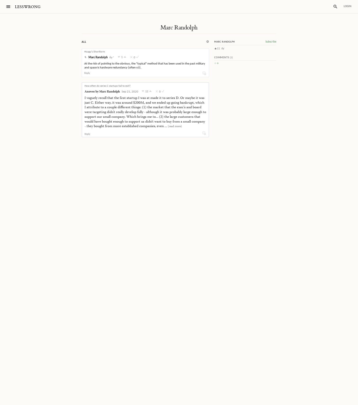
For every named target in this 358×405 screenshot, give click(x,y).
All (84, 42)
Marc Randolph (178, 27)
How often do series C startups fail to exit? (108, 86)
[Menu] (8, 7)
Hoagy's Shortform (94, 51)
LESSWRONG (27, 7)
